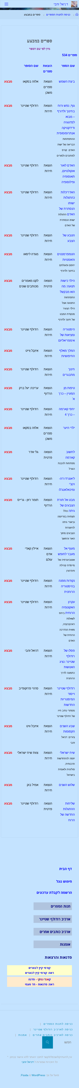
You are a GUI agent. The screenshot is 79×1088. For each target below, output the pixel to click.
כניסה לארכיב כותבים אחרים (53, 1035)
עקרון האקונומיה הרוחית (68, 607)
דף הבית (65, 868)
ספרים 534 (69, 55)
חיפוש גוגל (64, 881)
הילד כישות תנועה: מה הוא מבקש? (67, 286)
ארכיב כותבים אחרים (55, 931)
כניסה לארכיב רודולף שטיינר (53, 1029)
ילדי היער (69, 427)
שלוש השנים (67, 785)
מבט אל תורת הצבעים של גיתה (66, 505)
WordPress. (32, 1075)
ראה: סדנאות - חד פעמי (39, 984)
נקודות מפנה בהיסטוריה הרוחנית (67, 586)
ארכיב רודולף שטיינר (54, 919)
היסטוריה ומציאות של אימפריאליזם (66, 335)
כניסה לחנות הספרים (58, 14)
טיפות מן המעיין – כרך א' (66, 393)
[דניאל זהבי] (74, 4)
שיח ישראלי (67, 752)
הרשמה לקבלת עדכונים (54, 892)
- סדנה (32, 979)
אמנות (22, 1035)
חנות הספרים (60, 906)
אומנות (65, 944)
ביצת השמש (67, 81)
